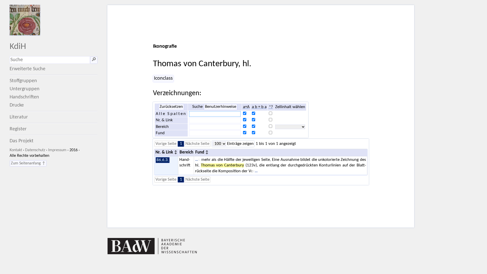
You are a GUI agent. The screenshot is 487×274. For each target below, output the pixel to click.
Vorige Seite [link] (165, 144)
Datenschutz (35, 150)
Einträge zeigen (240, 144)
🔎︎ (93, 59)
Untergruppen (25, 89)
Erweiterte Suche (27, 69)
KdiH (18, 46)
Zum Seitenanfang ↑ (28, 163)
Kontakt (16, 150)
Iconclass (163, 78)
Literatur (19, 117)
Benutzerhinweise (220, 107)
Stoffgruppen (23, 80)
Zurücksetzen (171, 107)
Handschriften (24, 97)
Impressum (57, 150)
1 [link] (181, 144)
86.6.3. (162, 160)
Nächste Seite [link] (197, 144)
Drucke (17, 105)
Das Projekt (21, 141)
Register (18, 129)
